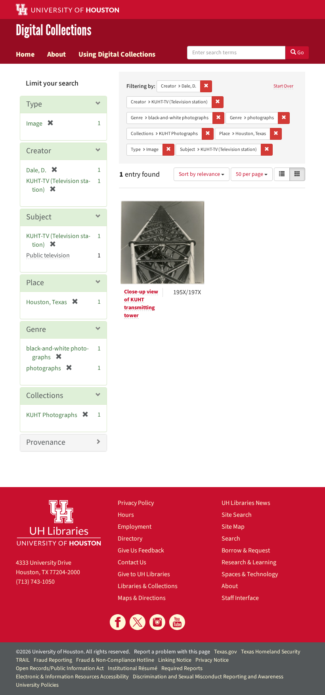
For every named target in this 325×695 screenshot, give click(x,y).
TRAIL (23, 660)
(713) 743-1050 (35, 581)
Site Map (233, 526)
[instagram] (157, 622)
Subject (39, 217)
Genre (36, 329)
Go (300, 53)
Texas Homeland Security (270, 652)
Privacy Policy (136, 503)
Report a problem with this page (172, 652)
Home (25, 54)
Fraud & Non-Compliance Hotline (115, 660)
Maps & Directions (142, 598)
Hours (126, 514)
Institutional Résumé (132, 668)
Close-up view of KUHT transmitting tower (141, 304)
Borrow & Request (246, 550)
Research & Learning (249, 562)
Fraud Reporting (53, 660)
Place (35, 282)
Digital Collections (54, 30)
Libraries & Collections (148, 586)
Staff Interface (240, 598)
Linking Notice (174, 660)
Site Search (237, 514)
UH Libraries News (246, 503)
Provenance (45, 442)
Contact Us (132, 562)
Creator (38, 150)
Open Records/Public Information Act (60, 668)
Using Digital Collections (116, 54)
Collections (44, 395)
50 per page (250, 174)
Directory (130, 538)
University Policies (37, 685)
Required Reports (182, 668)
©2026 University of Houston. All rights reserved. (73, 652)
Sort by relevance (200, 174)
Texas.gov (225, 652)
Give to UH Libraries (144, 574)
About (56, 54)
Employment (134, 526)
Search (231, 538)
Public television (48, 255)
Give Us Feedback (141, 550)
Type (34, 104)
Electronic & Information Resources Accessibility (72, 677)
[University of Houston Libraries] (59, 522)
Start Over (283, 86)
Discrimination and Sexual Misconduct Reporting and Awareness (208, 677)
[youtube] (177, 622)
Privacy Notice (212, 660)
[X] (137, 622)
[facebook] (118, 622)
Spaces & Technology (250, 574)
